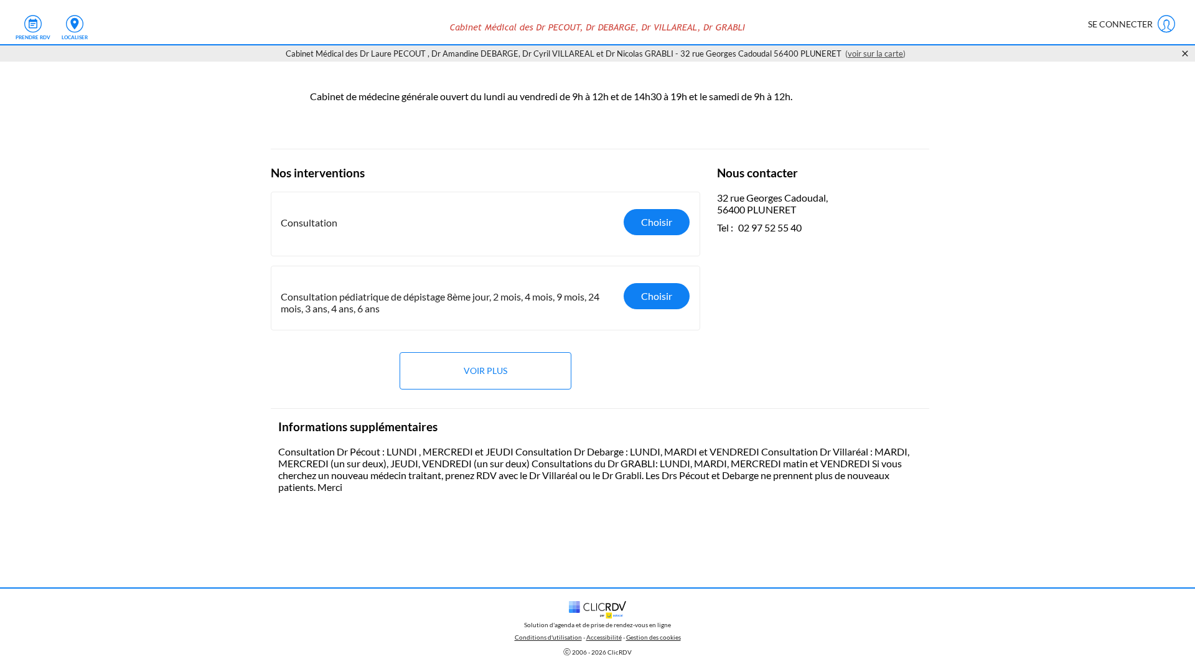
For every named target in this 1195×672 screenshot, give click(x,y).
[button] (485, 224)
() (875, 53)
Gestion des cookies (653, 637)
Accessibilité (604, 637)
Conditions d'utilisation (548, 637)
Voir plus (485, 370)
